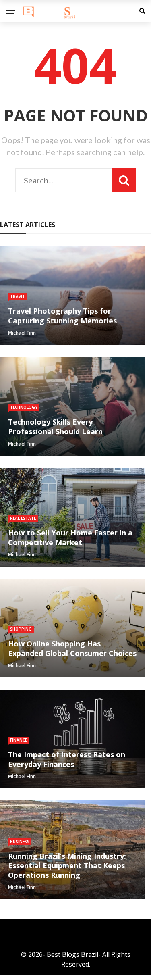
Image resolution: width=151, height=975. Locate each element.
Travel (17, 296)
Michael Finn (22, 332)
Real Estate (23, 518)
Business (19, 841)
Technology (23, 407)
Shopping (21, 629)
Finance (18, 740)
